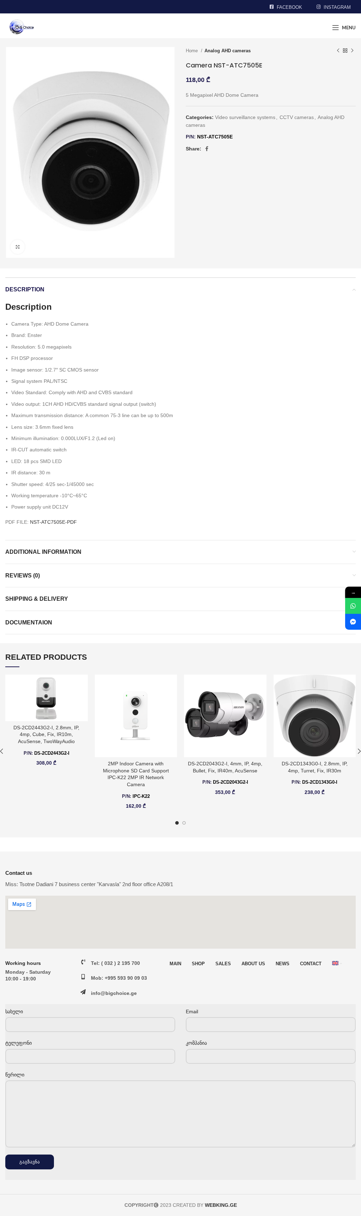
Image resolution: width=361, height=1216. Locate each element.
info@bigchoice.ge (114, 993)
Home (192, 50)
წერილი (14, 1075)
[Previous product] (338, 50)
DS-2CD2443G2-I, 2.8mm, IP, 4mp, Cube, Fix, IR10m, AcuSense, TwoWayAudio (46, 734)
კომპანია (196, 1043)
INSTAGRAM (337, 7)
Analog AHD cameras (227, 50)
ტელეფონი (18, 1043)
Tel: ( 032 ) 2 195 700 (115, 963)
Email (192, 1011)
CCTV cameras (297, 117)
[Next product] (352, 50)
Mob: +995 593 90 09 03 (119, 978)
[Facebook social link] (206, 148)
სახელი (14, 1011)
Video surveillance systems (245, 117)
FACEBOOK (289, 7)
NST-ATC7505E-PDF (53, 522)
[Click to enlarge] (18, 247)
